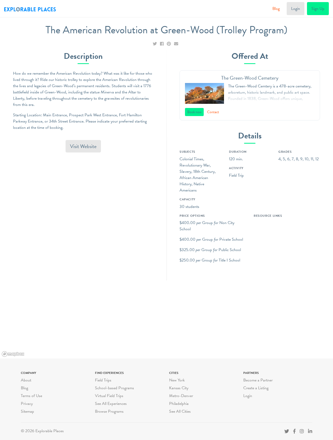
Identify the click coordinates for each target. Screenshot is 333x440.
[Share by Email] (176, 44)
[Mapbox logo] (13, 354)
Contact (213, 112)
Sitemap (27, 411)
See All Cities (180, 411)
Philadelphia (179, 403)
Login (295, 8)
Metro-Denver (181, 396)
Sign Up (317, 8)
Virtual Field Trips (109, 396)
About (26, 380)
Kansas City (178, 388)
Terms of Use (31, 396)
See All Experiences (111, 403)
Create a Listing (255, 388)
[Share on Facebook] (162, 44)
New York (177, 380)
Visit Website (83, 146)
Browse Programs (109, 411)
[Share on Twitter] (155, 44)
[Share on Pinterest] (169, 44)
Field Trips (103, 380)
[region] (166, 319)
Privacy (27, 403)
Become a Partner (258, 380)
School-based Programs (114, 388)
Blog (276, 8)
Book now (194, 112)
